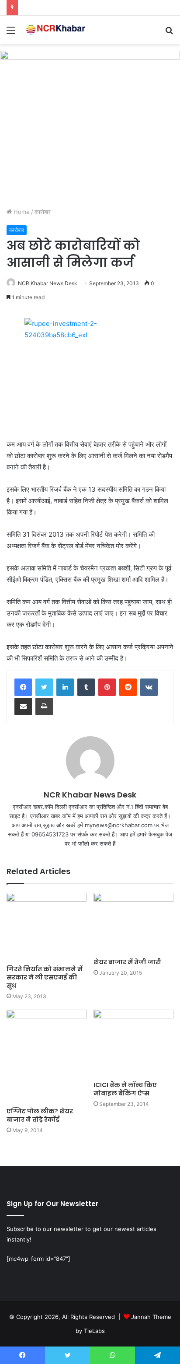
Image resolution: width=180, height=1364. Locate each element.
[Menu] (11, 33)
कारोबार (43, 211)
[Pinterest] (107, 687)
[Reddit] (128, 687)
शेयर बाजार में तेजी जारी (127, 962)
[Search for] (169, 33)
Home (21, 211)
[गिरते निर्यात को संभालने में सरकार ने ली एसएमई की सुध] (47, 927)
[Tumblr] (86, 687)
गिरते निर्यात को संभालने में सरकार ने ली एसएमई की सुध (45, 977)
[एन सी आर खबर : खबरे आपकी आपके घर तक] (57, 30)
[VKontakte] (149, 687)
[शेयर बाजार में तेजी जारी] (133, 923)
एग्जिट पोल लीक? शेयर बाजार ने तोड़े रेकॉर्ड (40, 1115)
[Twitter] (44, 687)
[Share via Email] (23, 706)
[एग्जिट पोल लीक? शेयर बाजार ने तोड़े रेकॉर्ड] (47, 1056)
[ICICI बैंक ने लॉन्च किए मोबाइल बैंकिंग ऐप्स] (133, 1043)
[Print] (44, 706)
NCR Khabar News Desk (47, 283)
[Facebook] (23, 687)
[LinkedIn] (65, 687)
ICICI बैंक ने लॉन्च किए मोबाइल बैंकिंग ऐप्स (125, 1089)
